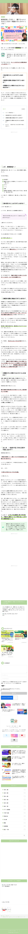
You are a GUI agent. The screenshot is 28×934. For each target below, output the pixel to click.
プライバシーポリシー (13, 930)
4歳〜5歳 (14, 799)
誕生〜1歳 (14, 829)
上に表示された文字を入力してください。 (11, 689)
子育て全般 (14, 813)
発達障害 (14, 826)
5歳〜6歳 (14, 803)
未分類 (14, 819)
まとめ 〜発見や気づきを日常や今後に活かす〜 (14, 125)
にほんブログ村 (5, 902)
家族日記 (14, 816)
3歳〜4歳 (14, 796)
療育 (14, 823)
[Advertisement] (14, 147)
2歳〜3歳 (3, 16)
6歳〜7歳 (14, 806)
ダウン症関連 (14, 809)
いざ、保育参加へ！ (10, 112)
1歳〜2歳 (14, 789)
